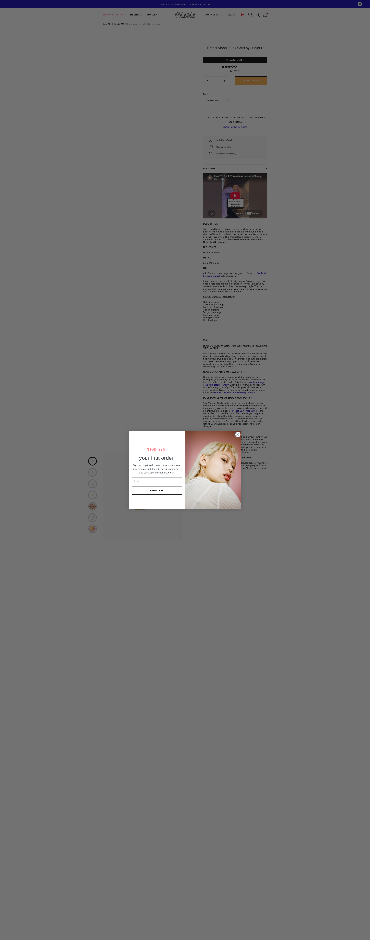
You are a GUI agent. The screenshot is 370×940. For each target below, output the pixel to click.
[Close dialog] (237, 434)
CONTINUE (157, 490)
